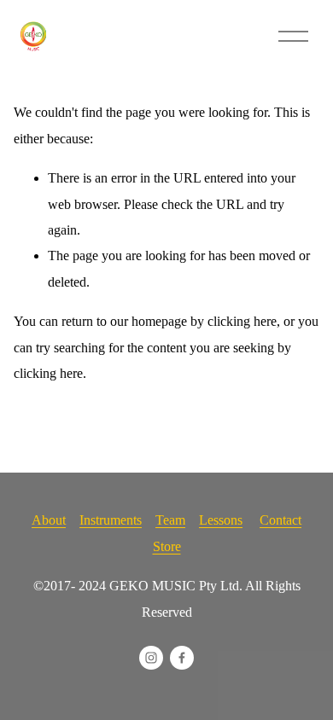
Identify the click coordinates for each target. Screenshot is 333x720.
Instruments (110, 520)
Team (170, 520)
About (49, 520)
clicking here (242, 321)
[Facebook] (182, 658)
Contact (280, 520)
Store (167, 546)
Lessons (220, 520)
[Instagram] (151, 658)
